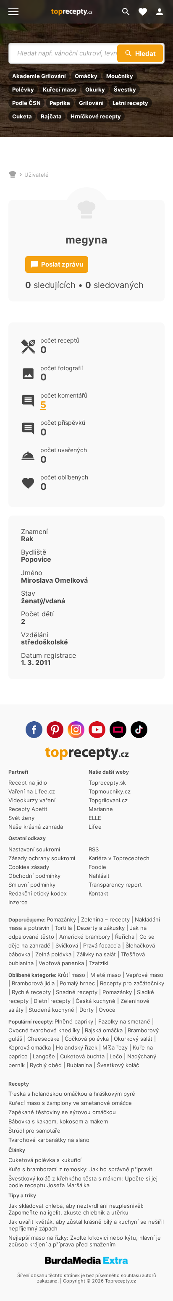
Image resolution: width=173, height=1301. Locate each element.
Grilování (91, 102)
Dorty (86, 1009)
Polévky (23, 89)
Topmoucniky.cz (110, 791)
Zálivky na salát (96, 954)
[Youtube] (97, 729)
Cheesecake (43, 1038)
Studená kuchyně (51, 1009)
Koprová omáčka (29, 1047)
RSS (94, 849)
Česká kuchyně (95, 1000)
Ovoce (107, 1009)
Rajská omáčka (104, 1030)
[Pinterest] (55, 729)
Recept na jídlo (27, 782)
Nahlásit (99, 875)
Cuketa (22, 116)
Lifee (95, 826)
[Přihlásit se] (162, 12)
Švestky (125, 89)
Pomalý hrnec (77, 983)
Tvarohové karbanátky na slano (48, 1139)
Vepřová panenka (61, 963)
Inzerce (18, 902)
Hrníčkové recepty (96, 116)
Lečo (116, 1056)
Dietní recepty (52, 1000)
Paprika (60, 102)
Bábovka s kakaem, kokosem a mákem (58, 1121)
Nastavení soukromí (34, 849)
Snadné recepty (76, 992)
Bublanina (79, 1065)
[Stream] (118, 729)
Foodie (97, 867)
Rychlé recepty (31, 992)
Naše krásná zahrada (35, 826)
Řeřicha (124, 936)
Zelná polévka (53, 954)
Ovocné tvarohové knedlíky (44, 1030)
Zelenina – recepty (105, 919)
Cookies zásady (28, 867)
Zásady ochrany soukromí (41, 858)
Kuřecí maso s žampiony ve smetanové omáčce (70, 1102)
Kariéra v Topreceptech (119, 858)
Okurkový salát (133, 1038)
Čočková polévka (87, 1038)
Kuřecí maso (59, 89)
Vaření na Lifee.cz (31, 791)
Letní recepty (130, 102)
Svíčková (66, 945)
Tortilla (63, 927)
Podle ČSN (26, 102)
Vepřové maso (144, 974)
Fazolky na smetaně (124, 1021)
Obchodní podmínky (34, 875)
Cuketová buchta (82, 1056)
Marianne (101, 809)
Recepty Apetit (27, 809)
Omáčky (86, 76)
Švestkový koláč (118, 1065)
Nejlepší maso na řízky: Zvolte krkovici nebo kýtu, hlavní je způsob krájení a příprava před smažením (84, 1241)
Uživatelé (36, 174)
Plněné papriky (74, 1021)
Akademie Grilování (39, 76)
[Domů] (12, 174)
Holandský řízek (76, 1047)
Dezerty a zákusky (101, 927)
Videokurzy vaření (31, 800)
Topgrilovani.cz (108, 800)
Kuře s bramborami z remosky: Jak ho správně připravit (80, 1169)
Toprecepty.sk (107, 782)
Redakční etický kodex (37, 893)
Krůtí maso (71, 974)
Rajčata (51, 116)
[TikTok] (139, 729)
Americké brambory (84, 936)
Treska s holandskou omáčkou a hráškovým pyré (71, 1093)
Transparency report (115, 884)
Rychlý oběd (46, 1065)
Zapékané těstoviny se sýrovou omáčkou (62, 1112)
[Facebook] (34, 729)
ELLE (95, 817)
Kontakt (98, 893)
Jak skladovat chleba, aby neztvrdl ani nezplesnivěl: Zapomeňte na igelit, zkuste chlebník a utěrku (76, 1209)
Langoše (44, 1056)
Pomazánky (61, 919)
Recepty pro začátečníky (132, 983)
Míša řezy (115, 1047)
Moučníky (119, 76)
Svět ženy (21, 817)
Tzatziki (98, 963)
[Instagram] (76, 729)
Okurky (95, 89)
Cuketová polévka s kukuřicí (44, 1160)
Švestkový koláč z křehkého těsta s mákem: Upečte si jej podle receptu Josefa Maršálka (82, 1181)
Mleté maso (105, 974)
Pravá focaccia (102, 945)
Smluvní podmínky (31, 884)
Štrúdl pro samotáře (34, 1130)
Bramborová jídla (33, 983)
